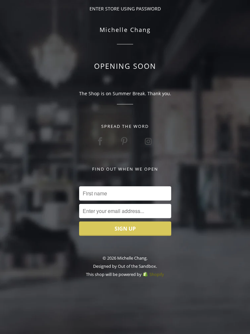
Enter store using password (125, 9)
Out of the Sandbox (137, 266)
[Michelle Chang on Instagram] (149, 141)
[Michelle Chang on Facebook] (101, 141)
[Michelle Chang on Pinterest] (125, 141)
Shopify (156, 274)
